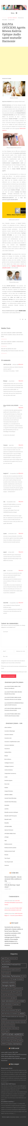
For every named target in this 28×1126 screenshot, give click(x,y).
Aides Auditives (8, 727)
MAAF (14, 998)
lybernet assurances (6, 997)
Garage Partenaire (17, 979)
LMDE (3, 994)
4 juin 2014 (11, 445)
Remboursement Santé (10, 851)
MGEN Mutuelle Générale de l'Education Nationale (13, 1017)
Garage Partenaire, (9, 791)
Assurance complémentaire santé (12, 741)
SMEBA (4, 1043)
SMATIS (20, 1040)
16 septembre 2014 (10, 501)
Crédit (6, 777)
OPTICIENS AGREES (12, 1034)
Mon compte (14, 1064)
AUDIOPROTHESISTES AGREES (11, 966)
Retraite (6, 854)
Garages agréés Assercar (7, 988)
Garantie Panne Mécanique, (11, 801)
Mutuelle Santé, (8, 819)
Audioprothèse (8, 752)
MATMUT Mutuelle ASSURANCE (8, 1010)
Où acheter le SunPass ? (7, 1101)
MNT (3, 1025)
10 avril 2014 (11, 381)
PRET (6, 840)
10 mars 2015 (11, 552)
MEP (19, 1010)
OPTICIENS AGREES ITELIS (10, 833)
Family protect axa (6, 979)
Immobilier (7, 805)
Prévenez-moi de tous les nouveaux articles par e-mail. (14, 671)
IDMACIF (14, 991)
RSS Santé (14, 923)
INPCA (19, 991)
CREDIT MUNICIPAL (6, 973)
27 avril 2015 (10, 570)
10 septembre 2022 (13, 602)
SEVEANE (15, 1040)
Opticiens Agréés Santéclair (8, 1037)
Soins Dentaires (14, 1044)
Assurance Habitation (9, 745)
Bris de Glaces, (8, 759)
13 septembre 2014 (14, 473)
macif (17, 1001)
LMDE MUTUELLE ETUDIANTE (14, 994)
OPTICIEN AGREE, (8, 826)
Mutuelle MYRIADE (10, 1025)
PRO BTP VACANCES (6, 1040)
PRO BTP (19, 1037)
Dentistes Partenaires (11, 976)
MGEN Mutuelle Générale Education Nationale (13, 1022)
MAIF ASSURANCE (7, 1004)
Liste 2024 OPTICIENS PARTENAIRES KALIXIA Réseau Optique (13, 902)
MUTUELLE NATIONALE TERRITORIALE (10, 1028)
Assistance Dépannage (10, 731)
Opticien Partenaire (9, 830)
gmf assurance (18, 988)
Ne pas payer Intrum (6, 1068)
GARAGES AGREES (9, 794)
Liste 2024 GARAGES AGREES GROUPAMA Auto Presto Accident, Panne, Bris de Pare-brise (12, 334)
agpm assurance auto (12, 958)
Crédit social (14, 1048)
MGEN (22, 1013)
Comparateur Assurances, (10, 773)
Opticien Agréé (5, 1031)
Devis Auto (7, 784)
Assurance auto (8, 738)
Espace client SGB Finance (8, 1084)
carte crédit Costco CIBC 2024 (9, 1052)
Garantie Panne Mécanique (10, 798)
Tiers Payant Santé (9, 861)
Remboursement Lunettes (10, 847)
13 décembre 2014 (12, 533)
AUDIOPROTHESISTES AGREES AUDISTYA (10, 969)
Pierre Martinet (13, 17)
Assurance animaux (9, 734)
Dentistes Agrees (8, 780)
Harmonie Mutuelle (6, 991)
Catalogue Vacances (9, 762)
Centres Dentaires (9, 770)
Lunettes (7, 808)
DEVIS (24, 976)
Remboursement (8, 844)
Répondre (21, 364)
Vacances (7, 865)
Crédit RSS (14, 873)
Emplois (6, 787)
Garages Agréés (8, 985)
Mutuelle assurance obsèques (11, 812)
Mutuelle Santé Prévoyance (11, 815)
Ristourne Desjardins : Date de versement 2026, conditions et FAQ (13, 879)
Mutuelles (4, 19)
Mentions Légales (6, 1117)
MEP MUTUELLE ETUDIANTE (10, 1013)
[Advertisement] (14, 61)
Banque (6, 755)
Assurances (21, 17)
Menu (12, 13)
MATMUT (16, 1004)
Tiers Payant (7, 858)
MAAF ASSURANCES (8, 1001)
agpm (3, 958)
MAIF (22, 1001)
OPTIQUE (7, 837)
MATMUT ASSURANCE (6, 1007)
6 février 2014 (15, 364)
